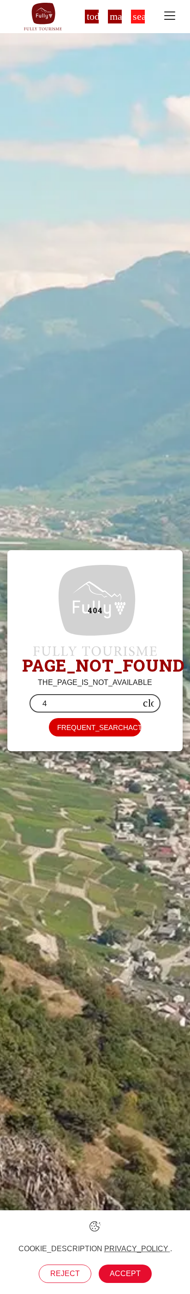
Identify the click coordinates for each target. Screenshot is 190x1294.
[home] (42, 16)
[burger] (169, 16)
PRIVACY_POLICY (137, 1249)
